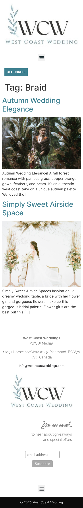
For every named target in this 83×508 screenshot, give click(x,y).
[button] (41, 57)
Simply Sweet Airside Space (37, 208)
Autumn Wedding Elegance (31, 104)
